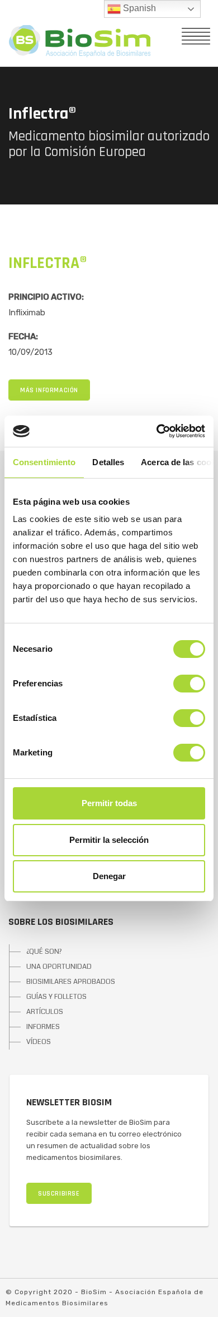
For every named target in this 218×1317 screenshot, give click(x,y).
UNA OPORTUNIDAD (59, 967)
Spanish (138, 8)
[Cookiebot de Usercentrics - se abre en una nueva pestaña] (156, 431)
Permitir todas (109, 803)
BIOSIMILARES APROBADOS (70, 982)
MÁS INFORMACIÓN (49, 390)
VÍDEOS (38, 1042)
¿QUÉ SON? (44, 952)
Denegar (109, 876)
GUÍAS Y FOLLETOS (56, 997)
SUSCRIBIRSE (59, 1193)
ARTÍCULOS (44, 1012)
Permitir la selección (109, 840)
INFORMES (43, 1027)
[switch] (189, 683)
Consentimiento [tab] (44, 462)
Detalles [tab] (108, 462)
